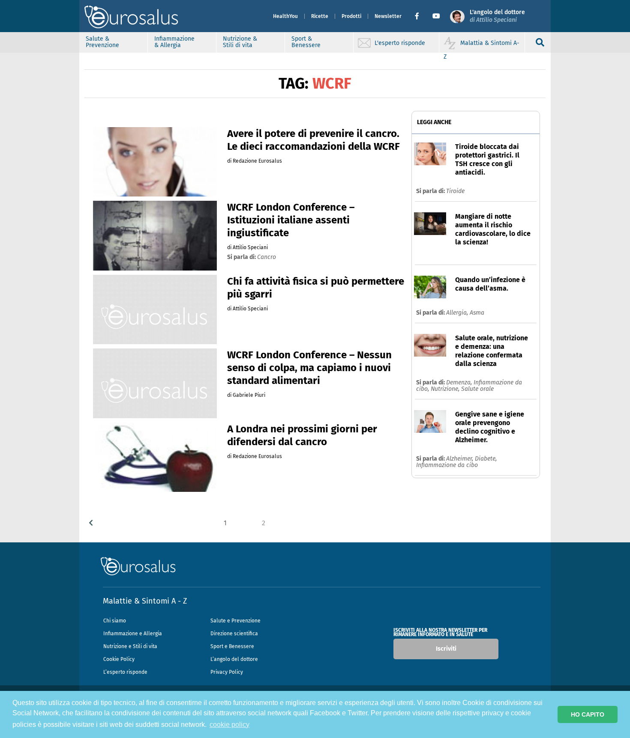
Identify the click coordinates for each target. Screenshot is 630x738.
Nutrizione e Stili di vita (130, 646)
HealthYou (285, 16)
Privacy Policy (226, 672)
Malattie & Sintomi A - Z (145, 601)
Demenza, (460, 382)
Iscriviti (446, 648)
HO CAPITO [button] (587, 714)
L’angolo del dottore (234, 659)
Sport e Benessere (232, 646)
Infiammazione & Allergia (174, 42)
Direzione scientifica (234, 634)
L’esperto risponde (125, 672)
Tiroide (455, 191)
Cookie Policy (119, 659)
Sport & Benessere (306, 42)
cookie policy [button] (229, 724)
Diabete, (486, 458)
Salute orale (477, 389)
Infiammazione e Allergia (132, 634)
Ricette (319, 16)
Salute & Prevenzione (102, 42)
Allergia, (458, 312)
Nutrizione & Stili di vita (240, 42)
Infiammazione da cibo (447, 465)
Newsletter (388, 16)
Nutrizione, (446, 389)
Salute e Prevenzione (235, 621)
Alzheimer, (460, 458)
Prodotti (351, 16)
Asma (477, 312)
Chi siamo (114, 621)
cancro (266, 257)
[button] (420, 16)
